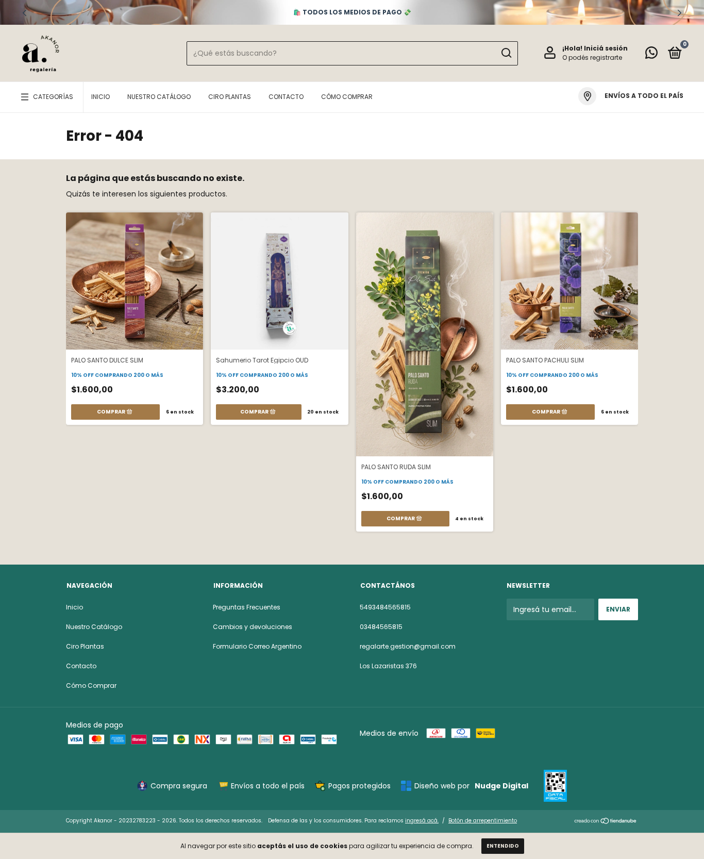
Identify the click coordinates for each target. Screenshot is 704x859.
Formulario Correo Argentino (257, 646)
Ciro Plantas (229, 96)
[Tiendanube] (606, 822)
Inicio (100, 96)
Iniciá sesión (606, 48)
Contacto (286, 96)
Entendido (503, 846)
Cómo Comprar (347, 96)
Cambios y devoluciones (252, 626)
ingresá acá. (422, 820)
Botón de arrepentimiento (482, 820)
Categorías (53, 96)
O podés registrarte (592, 57)
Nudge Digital (501, 786)
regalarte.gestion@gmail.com (408, 646)
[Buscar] (505, 53)
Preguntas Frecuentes (246, 607)
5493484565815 (385, 607)
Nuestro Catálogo (159, 96)
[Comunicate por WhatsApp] (651, 54)
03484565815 (381, 626)
